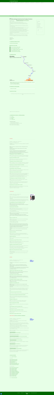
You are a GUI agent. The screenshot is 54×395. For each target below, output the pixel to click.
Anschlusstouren (38, 26)
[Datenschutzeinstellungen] (1, 394)
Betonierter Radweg (19, 313)
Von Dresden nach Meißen (14, 368)
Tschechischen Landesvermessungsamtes (22, 82)
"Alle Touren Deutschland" (14, 377)
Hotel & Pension (38, 24)
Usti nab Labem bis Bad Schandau (15, 364)
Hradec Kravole (13, 119)
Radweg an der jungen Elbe (19, 244)
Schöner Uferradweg (17, 302)
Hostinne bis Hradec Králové (14, 360)
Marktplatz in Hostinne (16, 157)
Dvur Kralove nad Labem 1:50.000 (15, 48)
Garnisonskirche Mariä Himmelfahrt (21, 294)
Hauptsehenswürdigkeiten (19, 348)
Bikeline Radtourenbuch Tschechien (16, 50)
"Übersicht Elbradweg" (14, 356)
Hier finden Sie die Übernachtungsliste (14, 43)
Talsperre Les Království (20, 184)
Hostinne (12, 116)
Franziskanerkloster (19, 168)
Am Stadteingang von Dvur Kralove (21, 202)
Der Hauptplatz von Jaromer (19, 274)
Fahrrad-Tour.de (14, 1)
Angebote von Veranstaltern (40, 27)
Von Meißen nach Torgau (14, 369)
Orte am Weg (38, 25)
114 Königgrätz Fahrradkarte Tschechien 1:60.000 (17, 49)
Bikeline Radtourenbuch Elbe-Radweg (16, 51)
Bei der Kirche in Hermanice (19, 249)
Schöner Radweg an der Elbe (19, 306)
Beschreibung (38, 21)
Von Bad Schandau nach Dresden (14, 367)
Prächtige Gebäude (16, 206)
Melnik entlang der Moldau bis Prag (15, 363)
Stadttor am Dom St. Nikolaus (19, 270)
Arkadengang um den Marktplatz (20, 164)
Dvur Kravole (13, 117)
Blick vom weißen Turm (17, 343)
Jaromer (12, 118)
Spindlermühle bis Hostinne (14, 359)
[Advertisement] (22, 131)
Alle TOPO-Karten (39, 23)
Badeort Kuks (14, 236)
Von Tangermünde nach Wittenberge (15, 372)
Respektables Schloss (17, 282)
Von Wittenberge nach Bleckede (14, 373)
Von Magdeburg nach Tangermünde (15, 371)
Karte (37, 22)
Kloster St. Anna (15, 217)
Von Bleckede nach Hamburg (14, 374)
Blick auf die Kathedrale (18, 332)
